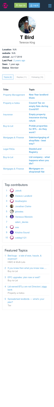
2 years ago (19, 60)
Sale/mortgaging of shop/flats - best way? (39, 140)
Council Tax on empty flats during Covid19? (38, 106)
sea (17, 227)
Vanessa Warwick (24, 216)
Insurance (8, 114)
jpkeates (19, 211)
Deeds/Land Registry (35, 150)
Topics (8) (8, 77)
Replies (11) (22, 77)
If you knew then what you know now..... (27, 267)
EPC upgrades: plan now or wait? (24, 277)
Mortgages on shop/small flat (36, 170)
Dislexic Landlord (23, 195)
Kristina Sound (22, 232)
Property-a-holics (11, 102)
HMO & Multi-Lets (16, 261)
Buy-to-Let (8, 125)
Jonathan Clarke (23, 206)
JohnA (18, 190)
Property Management (14, 94)
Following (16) (37, 77)
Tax (9, 305)
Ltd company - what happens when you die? (39, 160)
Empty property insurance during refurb (38, 117)
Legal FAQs (9, 148)
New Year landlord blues (38, 96)
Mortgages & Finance (13, 137)
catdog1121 (21, 237)
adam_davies (21, 221)
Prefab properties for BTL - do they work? (38, 129)
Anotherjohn (21, 201)
